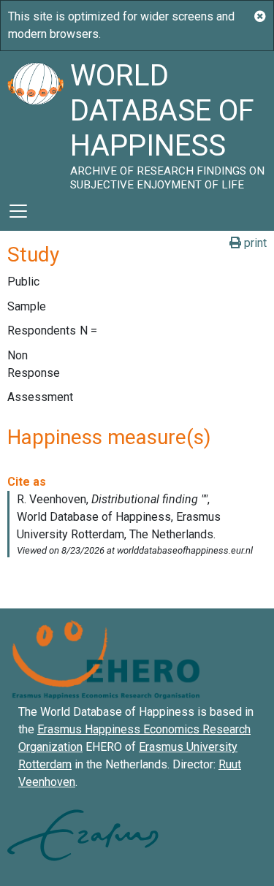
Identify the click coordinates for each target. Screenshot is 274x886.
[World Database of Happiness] (35, 121)
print (254, 243)
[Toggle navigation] (18, 211)
